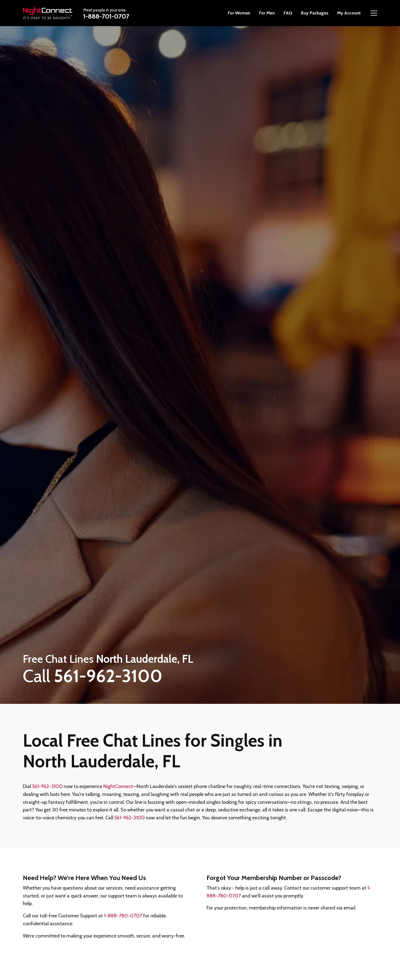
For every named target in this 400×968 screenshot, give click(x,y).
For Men (267, 13)
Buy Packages (314, 13)
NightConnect (118, 786)
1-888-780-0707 (123, 916)
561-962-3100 (47, 786)
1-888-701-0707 (106, 16)
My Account (349, 13)
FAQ (288, 13)
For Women (239, 13)
